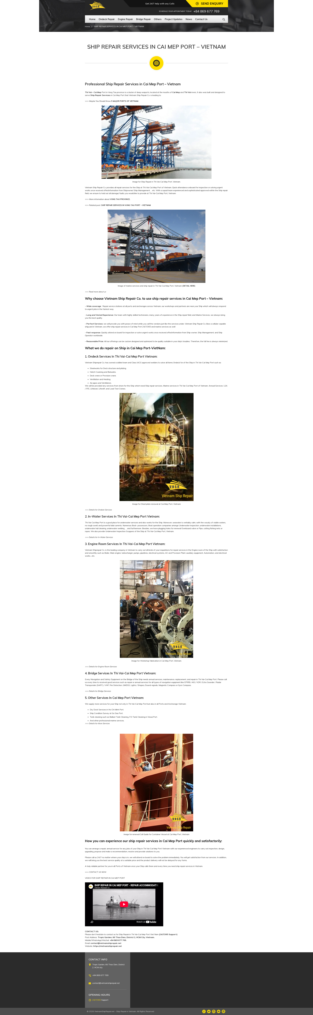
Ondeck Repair (107, 19)
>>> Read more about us (95, 292)
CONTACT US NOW (97, 872)
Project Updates (173, 19)
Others (158, 19)
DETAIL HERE (189, 286)
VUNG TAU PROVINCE (120, 199)
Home (92, 19)
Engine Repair (125, 19)
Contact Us (201, 19)
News (189, 19)
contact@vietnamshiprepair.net (106, 983)
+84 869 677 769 (100, 975)
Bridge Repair (143, 19)
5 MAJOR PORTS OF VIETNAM (124, 101)
